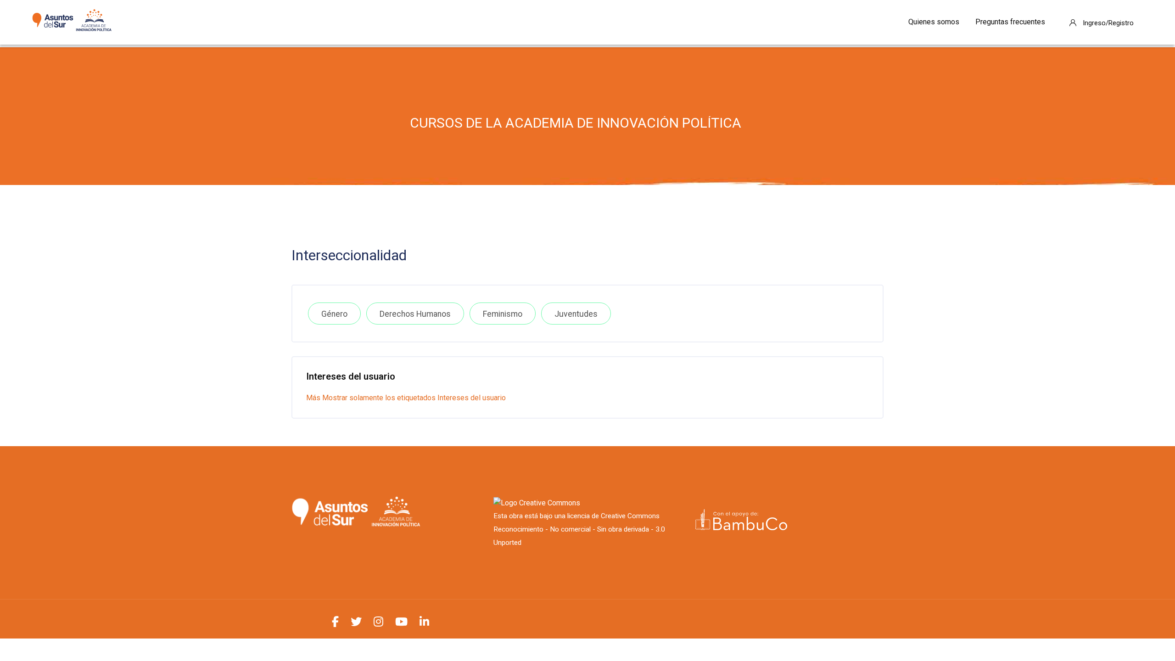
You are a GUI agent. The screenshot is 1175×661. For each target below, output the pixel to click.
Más (313, 397)
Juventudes (576, 314)
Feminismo (502, 314)
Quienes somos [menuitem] (933, 21)
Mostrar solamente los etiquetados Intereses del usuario (414, 397)
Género (334, 314)
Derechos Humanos (415, 314)
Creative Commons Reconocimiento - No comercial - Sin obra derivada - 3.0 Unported (579, 529)
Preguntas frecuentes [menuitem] (1010, 21)
